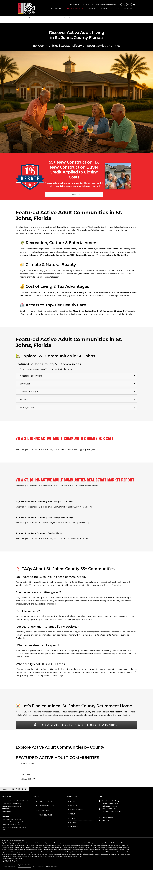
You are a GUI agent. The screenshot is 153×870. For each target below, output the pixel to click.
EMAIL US (105, 821)
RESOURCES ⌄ (129, 9)
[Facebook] (124, 4)
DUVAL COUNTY (27, 763)
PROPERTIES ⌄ (56, 9)
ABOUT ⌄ (93, 9)
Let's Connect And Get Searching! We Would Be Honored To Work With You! (78, 725)
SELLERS (115, 9)
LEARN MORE (73, 194)
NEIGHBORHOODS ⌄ (76, 9)
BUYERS (104, 9)
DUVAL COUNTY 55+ (45, 801)
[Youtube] (134, 4)
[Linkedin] (127, 4)
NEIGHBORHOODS (76, 810)
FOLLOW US (6, 789)
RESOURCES (74, 826)
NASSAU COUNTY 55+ (45, 815)
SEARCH (72, 801)
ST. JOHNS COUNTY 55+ (46, 806)
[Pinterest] (130, 4)
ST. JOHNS (24, 768)
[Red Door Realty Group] (26, 8)
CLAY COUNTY (26, 774)
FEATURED (73, 806)
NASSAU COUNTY (27, 779)
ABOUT (72, 814)
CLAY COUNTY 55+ (44, 811)
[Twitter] (120, 4)
